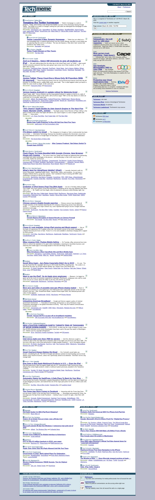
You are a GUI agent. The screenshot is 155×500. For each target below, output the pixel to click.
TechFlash (52, 68)
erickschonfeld (32, 457)
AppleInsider (82, 193)
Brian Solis (32, 33)
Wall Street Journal (66, 219)
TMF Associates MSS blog (43, 317)
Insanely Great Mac (39, 178)
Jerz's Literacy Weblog (72, 68)
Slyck (32, 332)
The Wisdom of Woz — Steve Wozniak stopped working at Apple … (105, 458)
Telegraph (38, 201)
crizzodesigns (36, 309)
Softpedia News (55, 429)
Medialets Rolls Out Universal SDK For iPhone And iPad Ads (102, 412)
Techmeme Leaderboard (101, 107)
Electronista (48, 85)
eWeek (33, 99)
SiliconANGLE (92, 469)
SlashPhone (71, 100)
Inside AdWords (35, 436)
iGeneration (50, 70)
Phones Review (75, 99)
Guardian (56, 210)
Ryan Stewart (55, 164)
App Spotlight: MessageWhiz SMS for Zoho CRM (102, 68)
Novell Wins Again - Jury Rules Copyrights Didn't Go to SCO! (48, 263)
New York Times (109, 424)
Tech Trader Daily (50, 116)
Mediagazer (89, 477)
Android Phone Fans (54, 99)
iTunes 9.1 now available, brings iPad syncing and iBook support (50, 227)
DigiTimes (28, 439)
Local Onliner (46, 253)
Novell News (37, 270)
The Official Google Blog (120, 422)
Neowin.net (63, 100)
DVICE (48, 294)
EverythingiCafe (28, 178)
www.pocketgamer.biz (47, 400)
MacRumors (57, 178)
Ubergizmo (73, 344)
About (119, 7)
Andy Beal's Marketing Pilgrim (60, 455)
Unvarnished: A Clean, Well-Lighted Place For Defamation (44, 453)
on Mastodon (106, 121)
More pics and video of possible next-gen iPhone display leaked (49, 288)
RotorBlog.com (66, 400)
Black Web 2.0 (55, 31)
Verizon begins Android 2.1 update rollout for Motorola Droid (50, 92)
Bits (33, 184)
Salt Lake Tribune (75, 268)
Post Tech (40, 314)
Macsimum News (72, 193)
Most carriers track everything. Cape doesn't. (104, 54)
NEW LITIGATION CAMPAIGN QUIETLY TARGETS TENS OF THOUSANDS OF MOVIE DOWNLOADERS (53, 326)
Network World (53, 193)
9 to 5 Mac (71, 178)
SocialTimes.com (45, 31)
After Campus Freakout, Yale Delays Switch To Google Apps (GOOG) (56, 144)
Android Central (34, 102)
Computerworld (53, 160)
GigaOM (38, 49)
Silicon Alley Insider (67, 31)
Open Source (48, 268)
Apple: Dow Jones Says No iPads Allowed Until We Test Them (45, 448)
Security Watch (79, 162)
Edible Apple (44, 193)
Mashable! (38, 46)
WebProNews (37, 433)
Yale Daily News (40, 130)
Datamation (99, 424)
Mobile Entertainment (43, 398)
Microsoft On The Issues (88, 424)
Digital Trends (38, 255)
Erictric (65, 70)
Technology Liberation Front (99, 426)
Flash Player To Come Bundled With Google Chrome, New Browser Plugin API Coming (53, 154)
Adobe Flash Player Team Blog (32, 164)
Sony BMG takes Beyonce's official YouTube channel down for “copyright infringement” (103, 442)
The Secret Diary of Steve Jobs (40, 139)
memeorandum (90, 482)
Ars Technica (65, 268)
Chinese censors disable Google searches (40, 203)
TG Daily (40, 345)
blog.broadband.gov (58, 317)
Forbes (51, 210)
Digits (38, 240)
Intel (54, 344)
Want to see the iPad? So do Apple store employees (45, 276)
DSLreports (60, 308)
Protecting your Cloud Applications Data (102, 81)
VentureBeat (46, 29)
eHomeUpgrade (78, 177)
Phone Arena (45, 100)
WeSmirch (88, 486)
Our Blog (33, 385)
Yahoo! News (60, 68)
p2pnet (77, 210)
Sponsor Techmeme (112, 91)
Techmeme (96, 99)
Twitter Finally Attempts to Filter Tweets (41, 51)
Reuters (55, 219)
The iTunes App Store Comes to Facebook (40, 391)
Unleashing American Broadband (36, 301)
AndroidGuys (27, 100)
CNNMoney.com (97, 434)
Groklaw (27, 261)
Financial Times (107, 422)
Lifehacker (70, 162)
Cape (94, 51)
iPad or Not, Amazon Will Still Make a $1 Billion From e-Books (103, 431)
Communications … (60, 162)
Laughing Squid (66, 385)
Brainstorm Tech (36, 195)
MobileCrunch (65, 99)
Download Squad (36, 160)
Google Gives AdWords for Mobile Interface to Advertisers (44, 434)
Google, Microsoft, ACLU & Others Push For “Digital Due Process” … (105, 420)
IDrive (95, 78)
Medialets (91, 414)
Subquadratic (97, 37)
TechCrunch (42, 37)
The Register (63, 160)
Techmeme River (98, 102)
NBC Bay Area (35, 193)
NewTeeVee (50, 162)
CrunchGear (58, 70)
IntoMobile (34, 294)
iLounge (25, 196)
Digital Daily (76, 195)
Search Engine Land (97, 417)
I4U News (33, 71)
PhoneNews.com (81, 100)
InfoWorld (43, 162)
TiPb (62, 177)
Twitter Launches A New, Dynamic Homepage (46, 39)
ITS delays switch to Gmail (35, 132)
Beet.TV (62, 164)
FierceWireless (71, 317)
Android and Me (54, 100)
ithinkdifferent (71, 398)
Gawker (34, 350)
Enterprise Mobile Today (57, 370)
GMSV (83, 195)
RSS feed (105, 116)
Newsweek (94, 456)
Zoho (94, 63)
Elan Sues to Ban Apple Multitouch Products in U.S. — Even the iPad (52, 364)
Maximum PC (36, 100)
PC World (54, 29)
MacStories (54, 294)
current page (103, 22)
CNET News (36, 70)
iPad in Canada (39, 372)
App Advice (42, 177)
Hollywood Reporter (39, 323)
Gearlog (43, 70)
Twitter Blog (38, 20)
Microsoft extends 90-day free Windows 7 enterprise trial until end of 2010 (48, 426)
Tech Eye (49, 344)
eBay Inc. (46, 255)
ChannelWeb (27, 195)
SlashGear (71, 70)
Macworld (45, 68)
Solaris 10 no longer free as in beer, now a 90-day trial (42, 419)
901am (37, 31)
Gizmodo (27, 76)
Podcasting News (36, 68)
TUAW (36, 58)
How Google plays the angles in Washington (96, 436)
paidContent (30, 31)
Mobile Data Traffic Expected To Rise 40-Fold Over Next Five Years (51, 122)
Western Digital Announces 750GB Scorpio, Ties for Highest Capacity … (45, 463)
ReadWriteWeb (69, 29)
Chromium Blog (27, 162)
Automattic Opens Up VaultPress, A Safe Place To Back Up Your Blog (52, 378)
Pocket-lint (50, 372)
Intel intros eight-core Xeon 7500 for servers (41, 339)
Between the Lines (70, 308)
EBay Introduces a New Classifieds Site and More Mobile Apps (50, 252)
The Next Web (39, 53)
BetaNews (45, 160)
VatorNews (60, 29)
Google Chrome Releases (75, 160)
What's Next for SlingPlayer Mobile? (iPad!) (42, 170)
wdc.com (33, 465)
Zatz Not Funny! (36, 168)
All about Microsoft (39, 424)
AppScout (77, 31)
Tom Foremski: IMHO (62, 344)
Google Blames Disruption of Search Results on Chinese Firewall (51, 218)
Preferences (126, 7)
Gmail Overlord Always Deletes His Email (40, 352)
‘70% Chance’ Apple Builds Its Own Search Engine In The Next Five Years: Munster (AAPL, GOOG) (53, 110)
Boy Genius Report (41, 99)
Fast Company (64, 210)
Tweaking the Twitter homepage (41, 22)
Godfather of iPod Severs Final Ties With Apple (42, 187)
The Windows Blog (41, 429)
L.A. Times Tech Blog (37, 116)
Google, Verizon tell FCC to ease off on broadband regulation (49, 316)
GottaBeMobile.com (29, 235)
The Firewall (38, 219)
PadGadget (26, 180)
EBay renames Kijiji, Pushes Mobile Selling (41, 242)
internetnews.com (36, 29)
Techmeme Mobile (99, 104)
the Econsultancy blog (52, 124)
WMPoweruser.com (57, 443)
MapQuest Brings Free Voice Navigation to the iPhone (100, 450)
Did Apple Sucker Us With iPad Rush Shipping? (40, 412)
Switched (47, 46)
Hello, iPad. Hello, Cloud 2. (90, 467)
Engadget (41, 71)
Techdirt (56, 332)
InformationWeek (47, 102)
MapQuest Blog (107, 452)
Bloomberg (42, 216)
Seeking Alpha (67, 255)
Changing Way (54, 385)
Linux (28, 270)
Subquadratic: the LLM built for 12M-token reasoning (102, 41)
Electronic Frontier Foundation (44, 332)
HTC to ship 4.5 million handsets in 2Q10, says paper (42, 441)
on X (104, 119)
